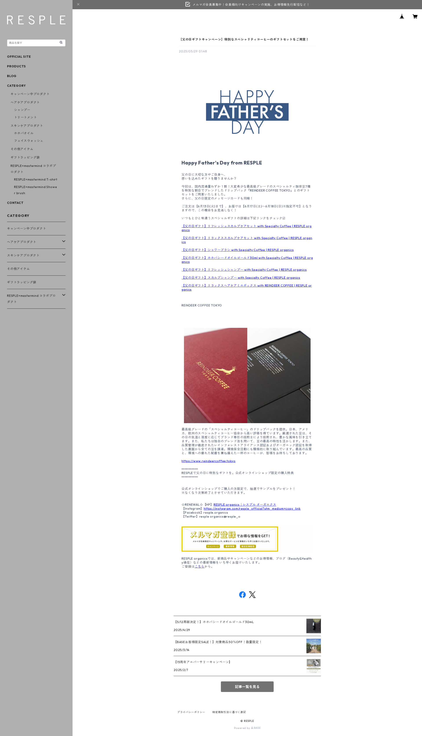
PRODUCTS (16, 66)
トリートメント (25, 117)
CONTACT (15, 203)
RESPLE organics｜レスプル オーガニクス (245, 505)
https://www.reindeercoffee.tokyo (209, 461)
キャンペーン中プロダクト (30, 94)
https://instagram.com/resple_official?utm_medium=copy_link (252, 509)
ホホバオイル (24, 133)
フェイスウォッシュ (28, 141)
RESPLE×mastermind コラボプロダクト (31, 299)
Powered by (242, 728)
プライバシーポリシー (191, 712)
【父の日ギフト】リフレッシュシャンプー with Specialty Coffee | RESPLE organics (244, 270)
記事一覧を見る (247, 686)
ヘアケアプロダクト (25, 102)
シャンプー (22, 110)
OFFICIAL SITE (19, 57)
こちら (199, 566)
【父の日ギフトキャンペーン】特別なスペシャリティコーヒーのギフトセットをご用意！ (244, 39)
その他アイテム (22, 149)
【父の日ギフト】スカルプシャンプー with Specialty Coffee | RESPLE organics (241, 278)
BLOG (11, 76)
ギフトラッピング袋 (25, 157)
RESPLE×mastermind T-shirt (35, 179)
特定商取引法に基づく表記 (229, 712)
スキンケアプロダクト (27, 126)
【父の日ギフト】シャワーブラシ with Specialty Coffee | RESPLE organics (238, 250)
